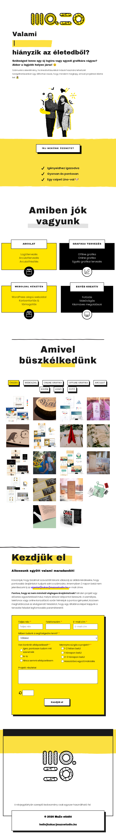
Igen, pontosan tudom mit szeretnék (37, 650)
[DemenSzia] (71, 463)
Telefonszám (53, 621)
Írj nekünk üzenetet (58, 148)
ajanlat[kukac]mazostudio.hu (49, 587)
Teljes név (23, 621)
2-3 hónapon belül (74, 657)
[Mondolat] (17, 463)
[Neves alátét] (44, 409)
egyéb (44, 389)
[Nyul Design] (44, 489)
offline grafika (78, 382)
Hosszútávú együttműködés (79, 661)
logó (58, 389)
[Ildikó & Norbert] (71, 489)
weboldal (31, 382)
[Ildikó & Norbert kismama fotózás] (44, 463)
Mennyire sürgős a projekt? (74, 644)
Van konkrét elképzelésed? (33, 644)
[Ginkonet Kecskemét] (44, 436)
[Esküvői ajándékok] (98, 436)
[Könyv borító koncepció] (71, 516)
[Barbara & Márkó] (98, 463)
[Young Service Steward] (17, 409)
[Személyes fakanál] (17, 436)
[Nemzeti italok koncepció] (98, 489)
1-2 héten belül (72, 648)
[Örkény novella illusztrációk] (44, 516)
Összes (13, 382)
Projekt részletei (27, 667)
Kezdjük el (57, 702)
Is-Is (25, 656)
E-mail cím (79, 621)
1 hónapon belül (72, 652)
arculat (100, 382)
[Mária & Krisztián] (98, 409)
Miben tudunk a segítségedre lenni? (38, 633)
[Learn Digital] (17, 489)
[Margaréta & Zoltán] (71, 436)
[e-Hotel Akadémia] (71, 409)
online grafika (53, 382)
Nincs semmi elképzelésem (38, 660)
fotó (72, 389)
